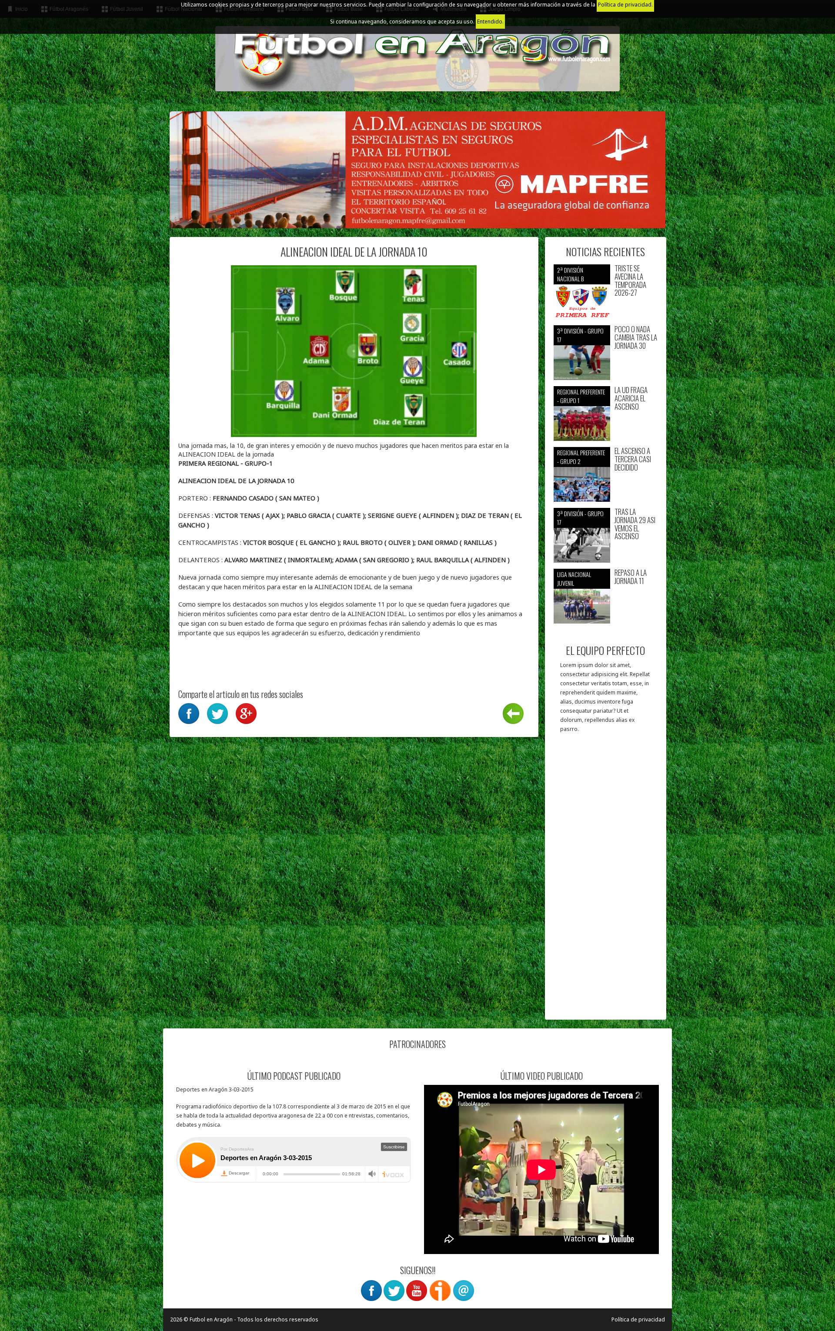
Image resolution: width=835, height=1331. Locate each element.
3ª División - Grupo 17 (580, 335)
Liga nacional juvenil (574, 578)
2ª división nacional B (570, 274)
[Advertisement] (605, 880)
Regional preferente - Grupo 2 (581, 457)
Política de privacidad (638, 1319)
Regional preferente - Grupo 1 (581, 396)
